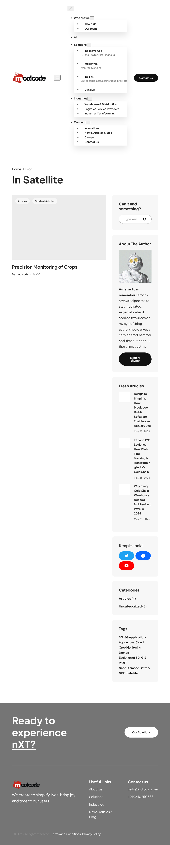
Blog (29, 169)
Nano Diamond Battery (134, 668)
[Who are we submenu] (92, 18)
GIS (143, 657)
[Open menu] (57, 78)
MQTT (123, 663)
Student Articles (44, 201)
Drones (124, 652)
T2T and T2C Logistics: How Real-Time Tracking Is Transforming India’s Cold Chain (142, 456)
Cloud (139, 642)
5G (121, 637)
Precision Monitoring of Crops (44, 267)
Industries (96, 804)
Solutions (96, 797)
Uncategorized (130, 606)
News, (94, 812)
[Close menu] (70, 8)
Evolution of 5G (129, 657)
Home (16, 169)
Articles (22, 201)
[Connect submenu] (88, 122)
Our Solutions (141, 732)
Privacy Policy (91, 834)
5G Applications (135, 637)
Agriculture (126, 642)
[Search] (145, 219)
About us (95, 789)
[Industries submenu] (89, 98)
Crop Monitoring (130, 647)
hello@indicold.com (143, 789)
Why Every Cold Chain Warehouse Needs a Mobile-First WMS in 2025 (142, 499)
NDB (122, 673)
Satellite (132, 673)
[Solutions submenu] (89, 45)
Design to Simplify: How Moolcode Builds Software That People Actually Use (142, 409)
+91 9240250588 (140, 797)
